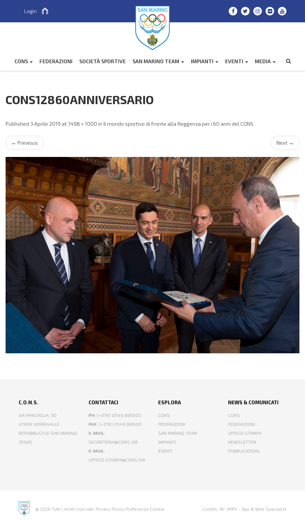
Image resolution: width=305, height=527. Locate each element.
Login (30, 11)
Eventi (234, 61)
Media (263, 61)
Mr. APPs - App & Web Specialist (252, 508)
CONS (22, 61)
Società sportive (102, 61)
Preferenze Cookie (144, 508)
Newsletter (242, 441)
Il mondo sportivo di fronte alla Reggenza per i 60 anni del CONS (178, 123)
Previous (24, 142)
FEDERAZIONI (56, 61)
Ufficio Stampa (244, 433)
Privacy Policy (110, 508)
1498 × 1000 (82, 123)
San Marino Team (156, 61)
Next (285, 142)
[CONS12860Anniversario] (152, 255)
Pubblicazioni (243, 450)
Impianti (203, 61)
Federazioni (171, 424)
